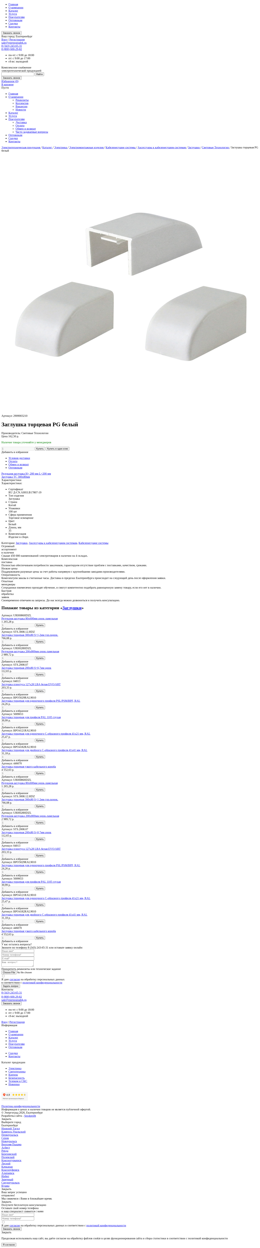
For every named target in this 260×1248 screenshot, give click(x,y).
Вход (4, 39)
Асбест (5, 1147)
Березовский (9, 1153)
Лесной (5, 1163)
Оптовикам (15, 20)
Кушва (5, 1185)
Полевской (8, 1157)
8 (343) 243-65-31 (11, 45)
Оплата (20, 125)
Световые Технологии (216, 147)
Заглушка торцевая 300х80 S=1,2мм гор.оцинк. (29, 634)
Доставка (21, 122)
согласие (15, 979)
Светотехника (16, 1071)
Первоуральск (9, 1134)
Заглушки (194, 147)
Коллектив (22, 103)
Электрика (61, 147)
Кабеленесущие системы (121, 147)
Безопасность (16, 1077)
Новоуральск (9, 1141)
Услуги (12, 13)
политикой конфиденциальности (42, 982)
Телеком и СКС (17, 1081)
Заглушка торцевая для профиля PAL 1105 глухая (31, 717)
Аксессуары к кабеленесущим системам (162, 147)
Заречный (7, 1179)
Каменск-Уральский (13, 1131)
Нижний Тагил (10, 1128)
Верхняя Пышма (11, 1144)
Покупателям (16, 17)
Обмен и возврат (26, 128)
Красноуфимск (10, 1169)
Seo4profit (30, 1115)
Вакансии (21, 106)
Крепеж (13, 1074)
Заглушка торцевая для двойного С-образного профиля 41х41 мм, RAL (44, 750)
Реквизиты (22, 100)
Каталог (13, 10)
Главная (13, 4)
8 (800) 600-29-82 (11, 49)
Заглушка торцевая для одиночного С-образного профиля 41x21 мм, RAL (45, 733)
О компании (15, 7)
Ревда (4, 1150)
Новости (21, 109)
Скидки (13, 23)
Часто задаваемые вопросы (32, 131)
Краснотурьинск (11, 1160)
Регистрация (17, 39)
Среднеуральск (10, 1182)
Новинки (14, 1084)
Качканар (7, 1166)
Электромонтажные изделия (86, 147)
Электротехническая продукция (21, 147)
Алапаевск (7, 1173)
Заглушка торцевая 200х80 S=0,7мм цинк (26, 667)
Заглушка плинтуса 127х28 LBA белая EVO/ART (31, 684)
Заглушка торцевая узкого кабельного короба (28, 766)
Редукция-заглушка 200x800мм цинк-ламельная (30, 651)
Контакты (14, 26)
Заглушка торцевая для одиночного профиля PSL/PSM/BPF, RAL (40, 700)
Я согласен (9, 1244)
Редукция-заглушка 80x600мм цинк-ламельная (29, 618)
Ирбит (5, 1176)
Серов (5, 1138)
